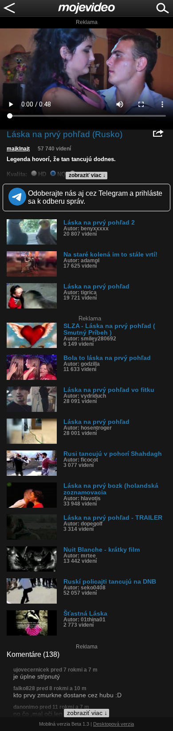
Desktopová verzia (113, 724)
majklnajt (18, 148)
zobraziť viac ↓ (87, 175)
